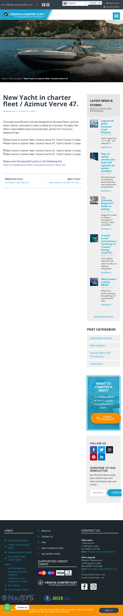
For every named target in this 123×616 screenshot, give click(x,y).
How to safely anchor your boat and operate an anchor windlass (108, 162)
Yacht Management (17, 568)
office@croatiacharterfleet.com (19, 5)
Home (4, 78)
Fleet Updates (15, 78)
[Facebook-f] (43, 4)
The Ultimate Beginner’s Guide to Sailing (107, 203)
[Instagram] (48, 4)
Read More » (106, 147)
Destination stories (101, 338)
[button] (116, 16)
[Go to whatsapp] (7, 607)
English (71, 3)
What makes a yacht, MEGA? (108, 281)
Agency (7, 564)
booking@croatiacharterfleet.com (102, 569)
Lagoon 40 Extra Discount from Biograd (107, 126)
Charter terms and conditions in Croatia (17, 580)
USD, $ (93, 3)
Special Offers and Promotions (100, 354)
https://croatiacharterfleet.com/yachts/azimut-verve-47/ (34, 165)
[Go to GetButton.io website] (7, 613)
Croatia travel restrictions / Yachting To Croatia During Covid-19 (109, 244)
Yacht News (96, 363)
